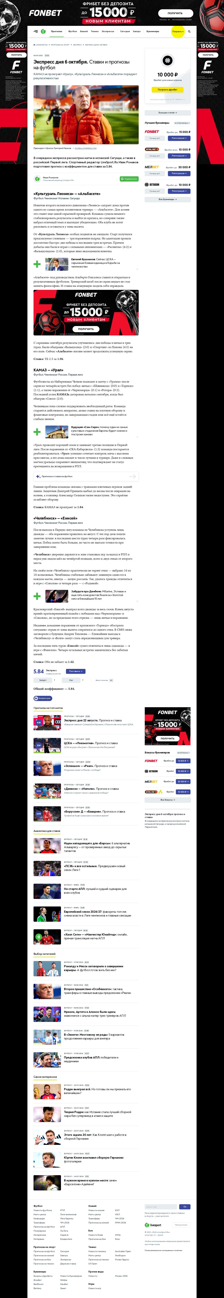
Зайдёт (42, 680)
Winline (63, 1280)
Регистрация (179, 138)
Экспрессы (108, 31)
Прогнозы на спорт (60, 45)
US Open (92, 1263)
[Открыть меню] (36, 31)
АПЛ (62, 1226)
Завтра (136, 31)
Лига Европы (66, 1218)
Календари (39, 1218)
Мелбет (64, 1284)
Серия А (64, 1235)
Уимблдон (120, 1255)
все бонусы (183, 752)
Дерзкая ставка (68, 1263)
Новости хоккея (96, 1210)
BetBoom (38, 1284)
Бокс (117, 1239)
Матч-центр (40, 1214)
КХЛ (117, 1210)
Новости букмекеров (71, 1276)
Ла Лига (64, 1230)
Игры (91, 1284)
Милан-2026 (121, 1276)
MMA (117, 1235)
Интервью (39, 1239)
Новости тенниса (97, 1251)
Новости (92, 1276)
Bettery (37, 1288)
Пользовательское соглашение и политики (163, 1250)
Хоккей (84, 31)
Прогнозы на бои (42, 1259)
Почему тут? (155, 138)
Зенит (63, 1288)
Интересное (40, 1235)
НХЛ (117, 1214)
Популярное (40, 1230)
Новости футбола (43, 1210)
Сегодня (125, 31)
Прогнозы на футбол (44, 1226)
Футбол (72, 31)
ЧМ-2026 (64, 1222)
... (184, 36)
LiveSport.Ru (42, 45)
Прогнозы (56, 31)
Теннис (95, 31)
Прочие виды (96, 1271)
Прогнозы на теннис (44, 1263)
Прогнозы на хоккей (44, 1255)
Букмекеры (153, 31)
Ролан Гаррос (122, 1259)
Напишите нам (181, 1225)
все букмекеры (182, 123)
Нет (71, 680)
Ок (184, 1206)
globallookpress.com (85, 148)
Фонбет (38, 1280)
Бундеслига (66, 1239)
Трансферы (39, 1222)
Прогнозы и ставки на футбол (57, 476)
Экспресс (77, 45)
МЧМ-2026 (120, 1222)
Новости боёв (95, 1235)
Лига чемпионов (68, 1214)
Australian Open (123, 1251)
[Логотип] (43, 31)
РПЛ (62, 1210)
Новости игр (94, 1288)
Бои (90, 1230)
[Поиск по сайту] (191, 31)
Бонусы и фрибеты (43, 1276)
